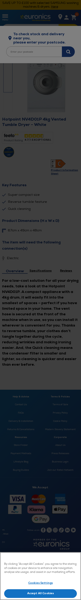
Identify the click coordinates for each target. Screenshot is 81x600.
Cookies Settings (40, 583)
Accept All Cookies (40, 593)
